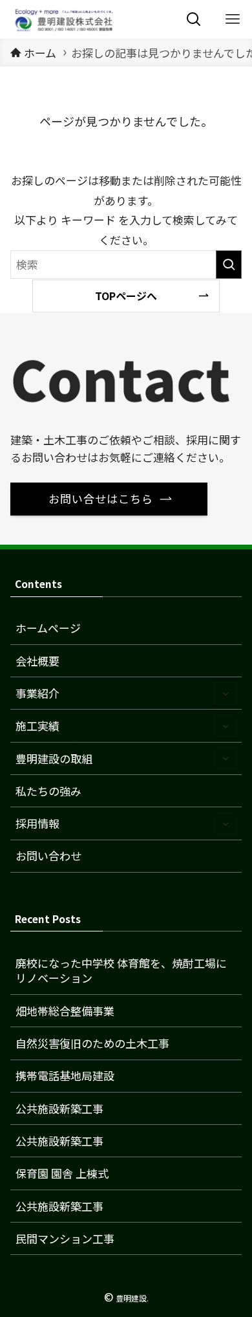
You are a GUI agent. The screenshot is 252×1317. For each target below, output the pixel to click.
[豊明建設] (62, 19)
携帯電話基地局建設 (65, 1075)
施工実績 (37, 725)
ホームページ (48, 628)
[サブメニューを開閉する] (225, 693)
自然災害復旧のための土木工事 (92, 1043)
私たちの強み (48, 791)
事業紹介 (37, 693)
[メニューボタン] (232, 19)
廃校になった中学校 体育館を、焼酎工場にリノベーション (121, 970)
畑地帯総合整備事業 (65, 1011)
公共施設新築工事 (59, 1108)
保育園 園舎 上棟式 (62, 1173)
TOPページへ (126, 295)
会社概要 (37, 661)
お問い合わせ (48, 855)
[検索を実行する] (229, 264)
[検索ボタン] (193, 19)
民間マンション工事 (65, 1238)
